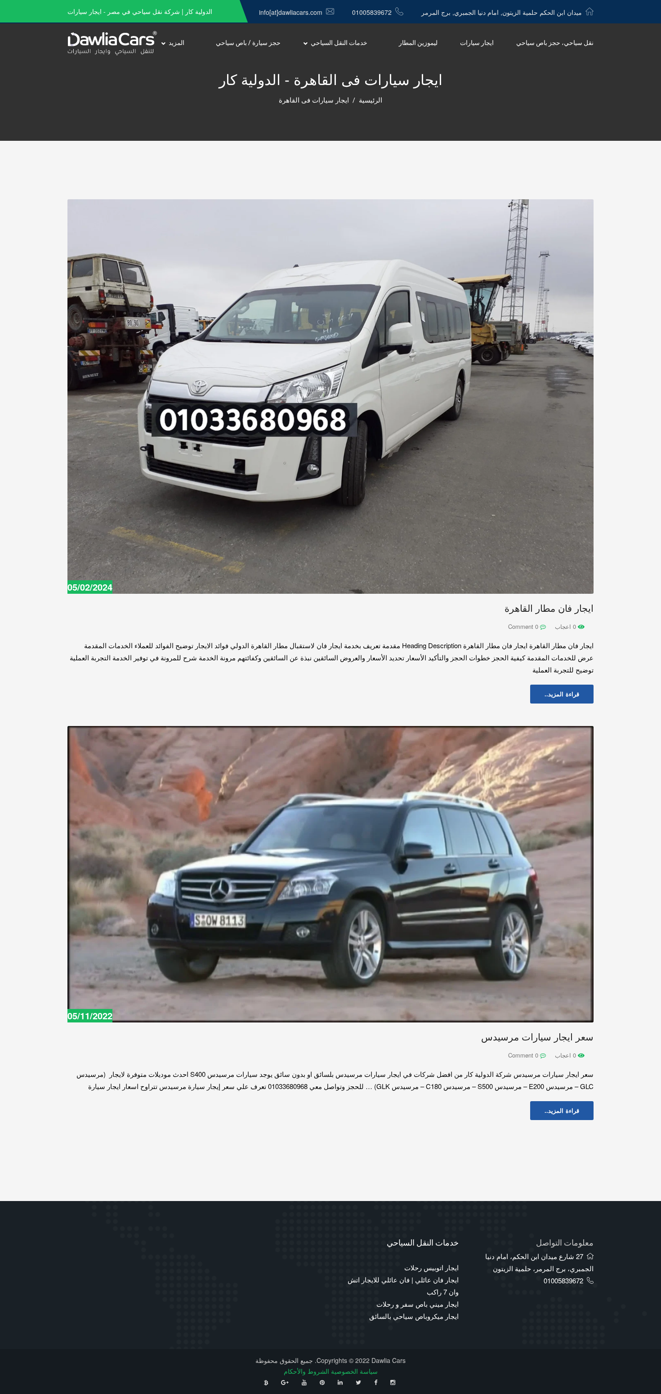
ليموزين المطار (418, 43)
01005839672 (372, 12)
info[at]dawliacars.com (290, 12)
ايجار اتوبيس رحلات (431, 1267)
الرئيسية (370, 100)
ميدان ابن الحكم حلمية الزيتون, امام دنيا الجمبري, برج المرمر (501, 12)
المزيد (176, 43)
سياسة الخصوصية (354, 1371)
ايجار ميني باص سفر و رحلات (417, 1304)
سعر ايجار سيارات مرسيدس (537, 1037)
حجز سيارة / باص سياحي (248, 43)
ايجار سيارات (477, 43)
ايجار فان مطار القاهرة (549, 608)
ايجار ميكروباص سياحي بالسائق (414, 1316)
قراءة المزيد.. (562, 694)
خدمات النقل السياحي (339, 43)
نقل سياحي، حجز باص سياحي (555, 43)
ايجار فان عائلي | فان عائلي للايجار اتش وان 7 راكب (403, 1285)
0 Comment (524, 626)
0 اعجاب (566, 626)
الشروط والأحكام (306, 1371)
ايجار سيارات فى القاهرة (314, 100)
